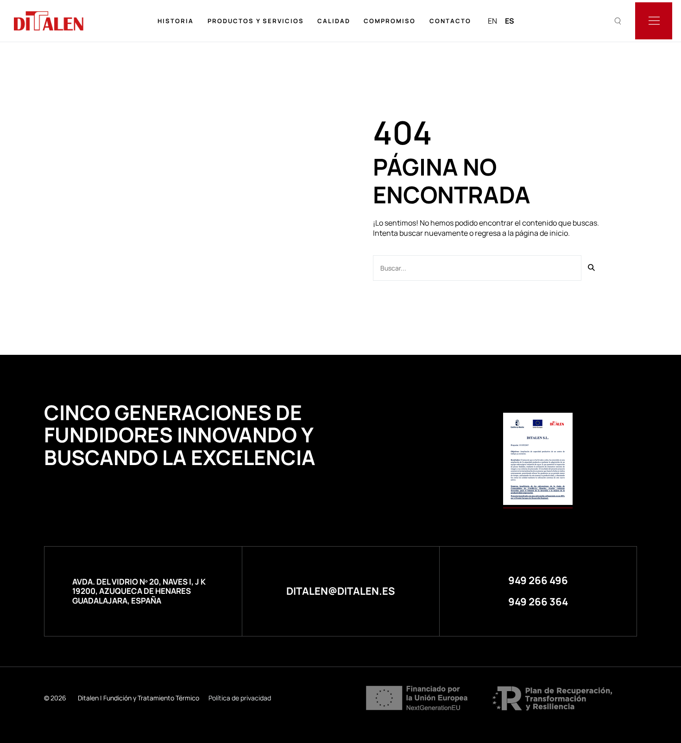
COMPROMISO (390, 21)
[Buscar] (591, 268)
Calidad (333, 21)
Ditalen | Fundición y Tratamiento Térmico (138, 697)
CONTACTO (450, 21)
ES (509, 21)
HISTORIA (176, 21)
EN (492, 21)
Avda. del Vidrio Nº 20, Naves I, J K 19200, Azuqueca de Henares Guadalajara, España (139, 591)
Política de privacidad (239, 697)
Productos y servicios (256, 21)
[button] (538, 580)
